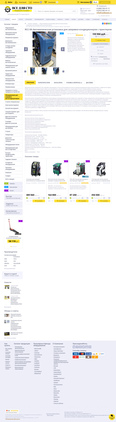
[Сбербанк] (82, 357)
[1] (76, 35)
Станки (7, 131)
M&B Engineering (17, 255)
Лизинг (67, 19)
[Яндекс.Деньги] (95, 353)
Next (63, 71)
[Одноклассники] (105, 23)
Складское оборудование (10, 163)
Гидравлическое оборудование (10, 56)
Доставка (80, 19)
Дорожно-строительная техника (10, 139)
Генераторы (9, 134)
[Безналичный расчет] (95, 357)
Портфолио (28, 19)
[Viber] (107, 23)
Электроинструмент (12, 105)
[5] (82, 35)
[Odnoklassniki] (80, 347)
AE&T (5, 259)
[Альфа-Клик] (76, 357)
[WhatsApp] (109, 23)
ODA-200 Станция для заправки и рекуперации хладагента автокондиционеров (79, 180)
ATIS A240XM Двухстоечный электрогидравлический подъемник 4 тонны (13, 237)
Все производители (9, 268)
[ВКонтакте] (103, 23)
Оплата (74, 19)
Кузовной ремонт (11, 70)
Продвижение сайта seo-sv (12, 419)
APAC (5, 261)
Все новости (7, 307)
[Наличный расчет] (89, 357)
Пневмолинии (10, 87)
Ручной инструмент (12, 108)
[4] (14, 246)
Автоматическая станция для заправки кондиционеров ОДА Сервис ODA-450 (56, 180)
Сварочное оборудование (10, 74)
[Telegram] (111, 23)
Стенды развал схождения (10, 46)
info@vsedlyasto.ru (104, 13)
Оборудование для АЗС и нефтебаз (11, 148)
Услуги (21, 19)
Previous (25, 71)
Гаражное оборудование (10, 51)
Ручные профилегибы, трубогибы (10, 154)
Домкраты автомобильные (10, 41)
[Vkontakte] (74, 347)
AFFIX (15, 259)
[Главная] (25, 23)
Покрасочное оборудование (10, 79)
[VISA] (76, 353)
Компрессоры (9, 84)
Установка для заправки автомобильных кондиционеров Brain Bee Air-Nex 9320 (35, 180)
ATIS (15, 265)
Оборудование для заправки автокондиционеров (12, 96)
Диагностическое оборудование (11, 117)
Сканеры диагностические (11, 122)
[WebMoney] (89, 353)
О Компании (95, 19)
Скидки (7, 176)
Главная (7, 19)
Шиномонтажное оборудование (11, 33)
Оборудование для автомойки (11, 127)
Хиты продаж (9, 179)
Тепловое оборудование (10, 168)
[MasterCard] (82, 353)
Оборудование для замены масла (11, 66)
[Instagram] (90, 347)
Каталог (14, 19)
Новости (60, 19)
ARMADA (6, 263)
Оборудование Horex (12, 144)
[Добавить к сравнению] (27, 201)
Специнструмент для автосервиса (12, 112)
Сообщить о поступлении (100, 44)
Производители (39, 19)
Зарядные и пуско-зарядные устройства (12, 91)
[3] (13, 246)
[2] (12, 246)
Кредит (88, 19)
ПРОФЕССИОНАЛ (9, 255)
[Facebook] (77, 347)
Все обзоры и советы (10, 338)
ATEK (5, 265)
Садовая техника (11, 159)
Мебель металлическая (10, 61)
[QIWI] (101, 353)
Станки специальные (12, 102)
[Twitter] (83, 347)
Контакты (104, 19)
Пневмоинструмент (11, 37)
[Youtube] (86, 347)
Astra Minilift (17, 263)
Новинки (8, 172)
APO (15, 261)
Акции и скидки (50, 19)
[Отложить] (30, 201)
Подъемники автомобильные (10, 28)
